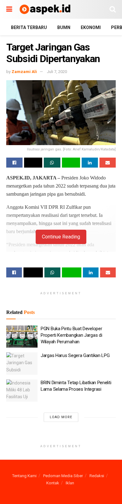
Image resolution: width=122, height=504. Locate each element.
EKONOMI (91, 27)
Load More (61, 417)
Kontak (52, 483)
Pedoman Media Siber (63, 475)
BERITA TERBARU (29, 27)
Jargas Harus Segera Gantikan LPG (75, 355)
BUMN (63, 27)
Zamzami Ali (24, 71)
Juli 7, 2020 (57, 71)
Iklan (70, 483)
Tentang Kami (24, 475)
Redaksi (96, 475)
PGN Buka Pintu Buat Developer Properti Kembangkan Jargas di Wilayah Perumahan (71, 335)
